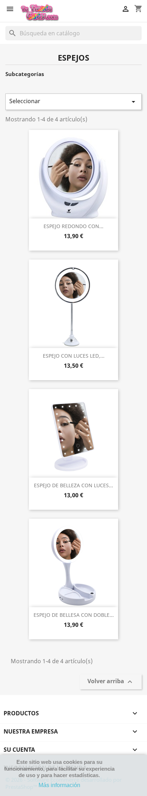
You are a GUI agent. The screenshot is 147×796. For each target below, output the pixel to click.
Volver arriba (110, 681)
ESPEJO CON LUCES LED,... (74, 355)
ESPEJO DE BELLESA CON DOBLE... (74, 614)
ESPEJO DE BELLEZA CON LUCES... (73, 485)
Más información (59, 785)
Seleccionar (73, 101)
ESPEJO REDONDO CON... (73, 226)
